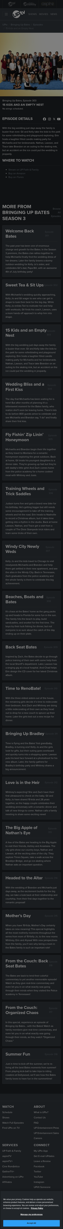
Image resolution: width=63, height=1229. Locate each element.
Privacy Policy (37, 1208)
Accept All (31, 1223)
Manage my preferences (31, 1214)
